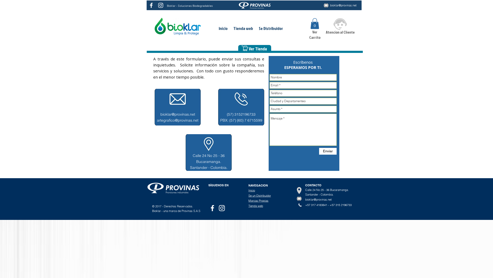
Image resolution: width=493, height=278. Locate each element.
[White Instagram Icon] (160, 5)
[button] (314, 23)
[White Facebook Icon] (151, 5)
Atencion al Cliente (340, 32)
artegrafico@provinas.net (177, 120)
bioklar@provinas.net (343, 5)
